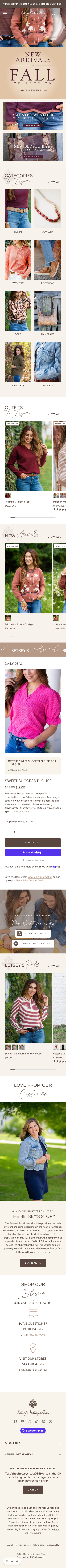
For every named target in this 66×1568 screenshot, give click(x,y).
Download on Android (36, 943)
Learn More (33, 1263)
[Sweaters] (18, 260)
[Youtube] (22, 1421)
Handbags (47, 334)
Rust (56, 618)
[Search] (53, 14)
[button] (8, 831)
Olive (56, 495)
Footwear (47, 283)
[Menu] (5, 13)
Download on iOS (37, 933)
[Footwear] (47, 260)
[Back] (4, 4)
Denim (18, 231)
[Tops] (18, 311)
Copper (8, 618)
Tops (18, 334)
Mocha (15, 1047)
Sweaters (18, 283)
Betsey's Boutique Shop (35, 1554)
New (22, 535)
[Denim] (18, 208)
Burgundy (8, 495)
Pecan (56, 1047)
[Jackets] (47, 362)
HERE (40, 1328)
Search (10, 1545)
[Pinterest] (43, 1421)
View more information (40, 876)
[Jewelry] (47, 208)
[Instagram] (29, 1421)
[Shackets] (18, 362)
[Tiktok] (36, 1421)
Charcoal (63, 495)
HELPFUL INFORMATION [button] (33, 1454)
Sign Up (33, 1490)
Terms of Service (23, 1545)
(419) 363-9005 (37, 1334)
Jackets (48, 385)
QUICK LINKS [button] (33, 1443)
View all (54, 182)
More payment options (33, 860)
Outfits (17, 410)
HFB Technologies (37, 1557)
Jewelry (47, 231)
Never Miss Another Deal (29, 880)
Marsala (8, 1047)
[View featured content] (33, 49)
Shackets (18, 385)
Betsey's (22, 964)
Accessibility (53, 1545)
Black (22, 1047)
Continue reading (21, 811)
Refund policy (39, 1545)
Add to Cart (33, 842)
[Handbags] (47, 311)
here (56, 1529)
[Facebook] (15, 1421)
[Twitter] (50, 1421)
